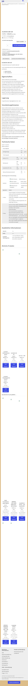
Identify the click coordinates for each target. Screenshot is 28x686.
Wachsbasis (4, 55)
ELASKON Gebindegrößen (7, 40)
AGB (3, 652)
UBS (18, 54)
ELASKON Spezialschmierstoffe (12, 3)
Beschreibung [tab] (6, 58)
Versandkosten (11, 35)
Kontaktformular (5, 669)
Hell (16, 54)
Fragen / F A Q (5, 673)
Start (3, 3)
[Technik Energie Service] (5, 1)
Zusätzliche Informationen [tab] (18, 58)
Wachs (21, 54)
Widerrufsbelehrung (6, 658)
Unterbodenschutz (21, 3)
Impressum (4, 659)
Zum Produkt (6, 365)
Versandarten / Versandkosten (5, 662)
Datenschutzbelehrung (6, 654)
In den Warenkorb (19, 45)
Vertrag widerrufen (6, 656)
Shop (5, 3)
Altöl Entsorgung (5, 671)
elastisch (9, 55)
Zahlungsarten (5, 665)
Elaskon (12, 55)
